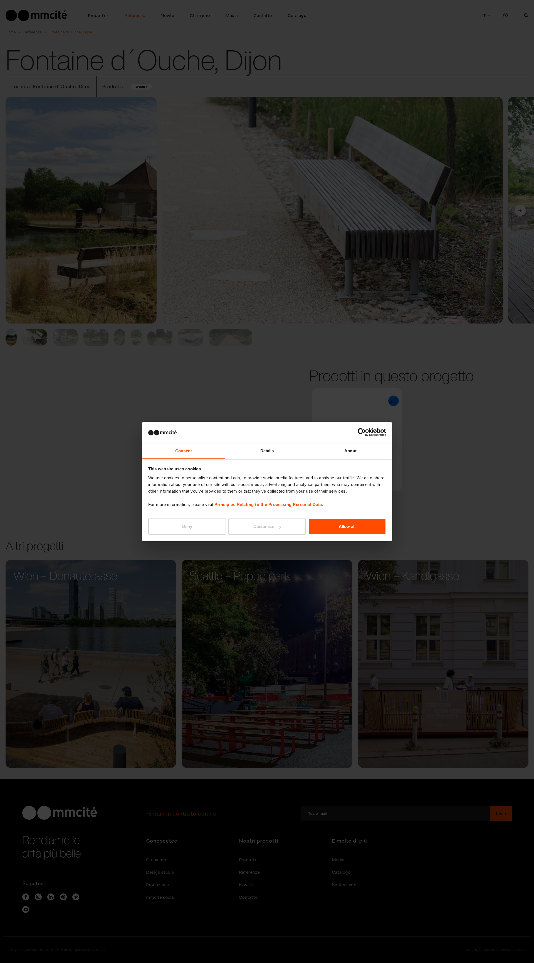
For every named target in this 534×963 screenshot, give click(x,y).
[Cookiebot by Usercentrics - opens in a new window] (361, 432)
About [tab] (350, 450)
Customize (263, 526)
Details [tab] (267, 450)
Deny (187, 526)
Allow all (347, 526)
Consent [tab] (183, 450)
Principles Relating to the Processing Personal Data (268, 504)
